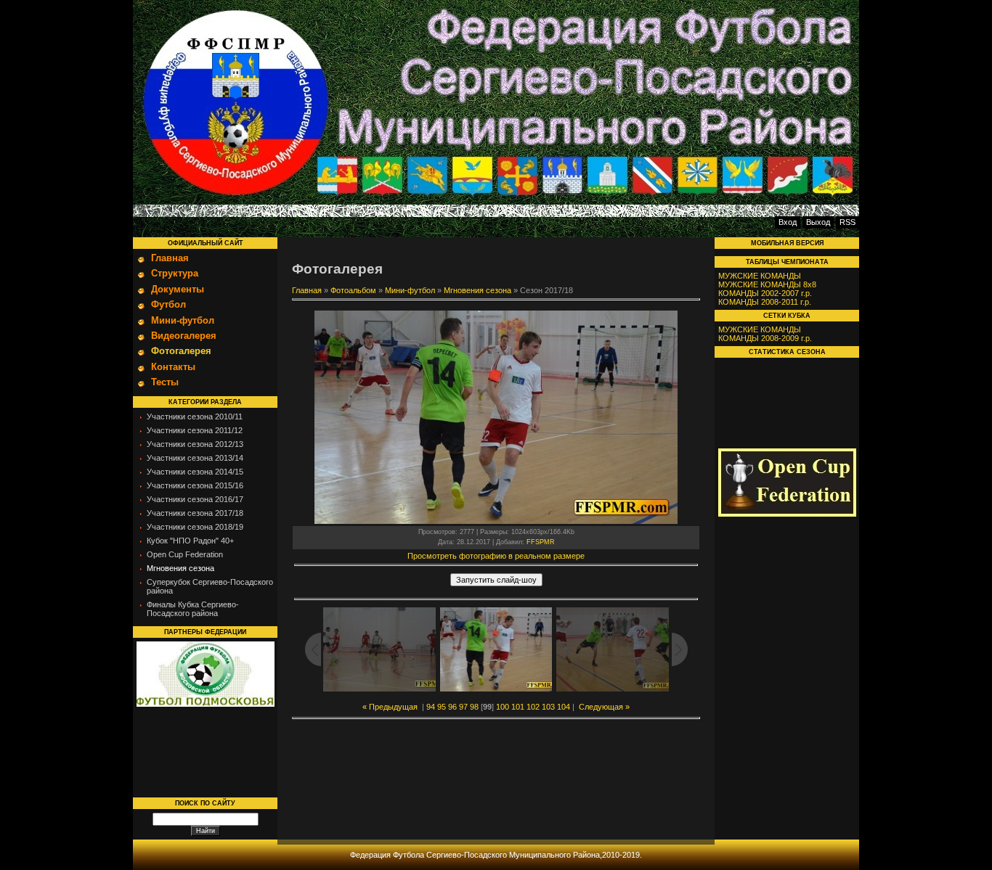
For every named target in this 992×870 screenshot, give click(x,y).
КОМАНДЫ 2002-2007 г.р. (765, 293)
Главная (307, 290)
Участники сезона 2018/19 (195, 526)
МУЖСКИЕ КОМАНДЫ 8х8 (767, 284)
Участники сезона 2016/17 (195, 499)
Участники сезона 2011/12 (195, 430)
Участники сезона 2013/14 (195, 458)
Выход (818, 222)
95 (441, 706)
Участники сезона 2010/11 (195, 416)
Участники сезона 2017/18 (195, 513)
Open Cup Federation (185, 554)
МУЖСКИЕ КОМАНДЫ (759, 275)
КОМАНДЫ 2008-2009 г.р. (765, 338)
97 (463, 706)
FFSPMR (541, 542)
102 (533, 706)
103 (548, 706)
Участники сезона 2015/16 (195, 485)
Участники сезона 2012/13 (195, 444)
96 (452, 706)
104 (563, 706)
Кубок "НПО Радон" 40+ (190, 540)
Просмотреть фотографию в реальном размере (496, 555)
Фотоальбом (353, 290)
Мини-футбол (410, 290)
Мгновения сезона (180, 568)
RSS (847, 222)
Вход (787, 222)
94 (430, 706)
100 (502, 706)
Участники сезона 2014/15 (195, 471)
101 (517, 706)
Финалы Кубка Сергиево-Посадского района (193, 608)
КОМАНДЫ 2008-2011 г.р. (764, 301)
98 (474, 706)
